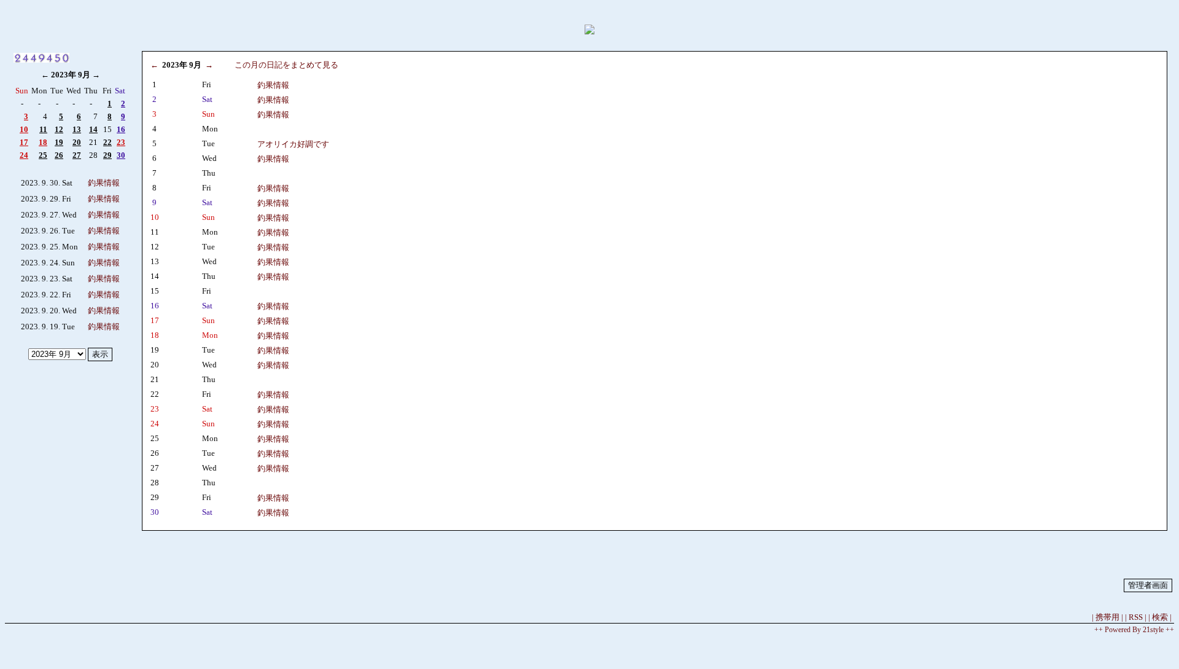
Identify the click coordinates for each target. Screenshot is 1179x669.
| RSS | (1135, 617)
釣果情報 (104, 182)
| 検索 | (1160, 617)
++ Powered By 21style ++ (1134, 629)
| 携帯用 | (1107, 617)
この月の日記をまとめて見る (286, 64)
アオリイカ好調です (293, 144)
